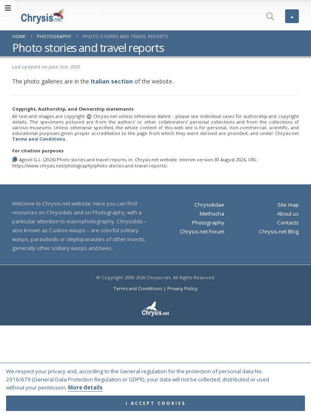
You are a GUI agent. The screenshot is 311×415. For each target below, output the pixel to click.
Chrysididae (209, 204)
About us (288, 213)
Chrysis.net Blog (279, 231)
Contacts (288, 222)
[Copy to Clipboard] (15, 159)
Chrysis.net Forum (202, 231)
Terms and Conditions (38, 139)
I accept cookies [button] (156, 403)
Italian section (112, 81)
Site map (288, 204)
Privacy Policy (182, 288)
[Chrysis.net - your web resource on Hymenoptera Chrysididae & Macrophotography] (34, 16)
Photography (208, 222)
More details (85, 387)
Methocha (212, 213)
